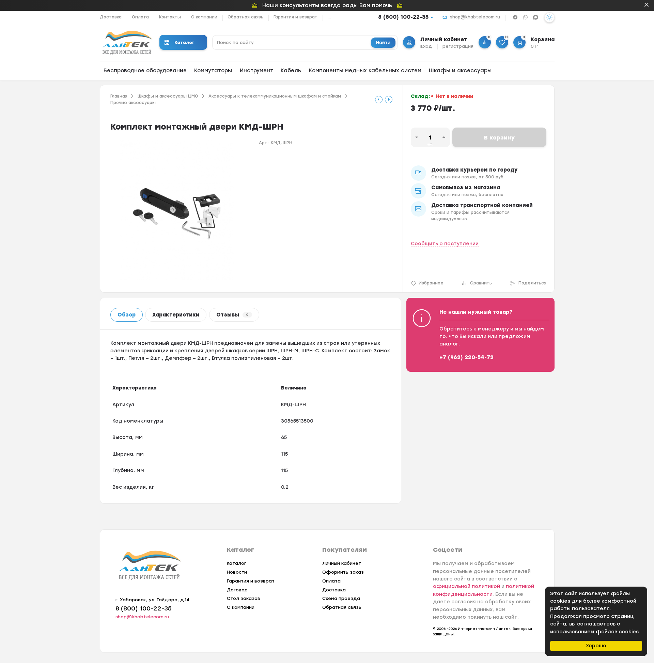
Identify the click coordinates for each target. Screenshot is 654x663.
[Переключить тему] (549, 17)
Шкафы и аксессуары (460, 71)
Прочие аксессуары (133, 102)
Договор (237, 589)
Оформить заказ (343, 572)
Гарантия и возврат (295, 17)
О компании (204, 17)
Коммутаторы (213, 71)
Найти (383, 42)
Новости (237, 572)
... (329, 17)
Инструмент (256, 71)
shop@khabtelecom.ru (475, 17)
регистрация (457, 46)
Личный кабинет (341, 563)
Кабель (291, 71)
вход (426, 46)
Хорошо (596, 646)
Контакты (170, 17)
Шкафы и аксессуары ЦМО (168, 96)
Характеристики (175, 315)
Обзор (127, 315)
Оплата (140, 17)
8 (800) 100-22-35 (403, 17)
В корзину (499, 137)
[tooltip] (379, 99)
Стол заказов (243, 598)
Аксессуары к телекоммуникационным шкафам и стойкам (274, 96)
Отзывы (232, 315)
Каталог (184, 42)
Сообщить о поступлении (445, 244)
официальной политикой (466, 586)
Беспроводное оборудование (145, 71)
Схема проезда (341, 598)
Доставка (111, 17)
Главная (118, 96)
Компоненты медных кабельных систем (365, 71)
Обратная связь (245, 17)
